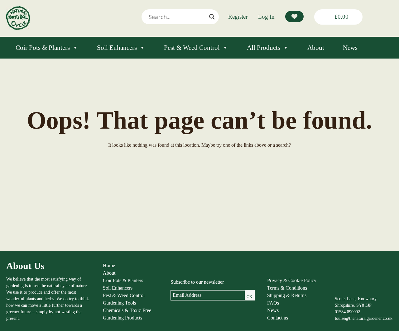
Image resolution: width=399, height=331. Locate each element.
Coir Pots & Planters (43, 47)
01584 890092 (347, 312)
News (350, 47)
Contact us (277, 317)
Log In (266, 16)
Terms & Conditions (287, 288)
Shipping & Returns (286, 295)
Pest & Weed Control (192, 47)
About (315, 47)
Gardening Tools (119, 302)
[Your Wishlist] (294, 16)
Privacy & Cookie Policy (291, 280)
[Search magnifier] (212, 16)
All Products (263, 47)
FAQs (273, 302)
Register (238, 16)
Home (109, 265)
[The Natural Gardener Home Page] (18, 28)
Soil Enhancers (117, 47)
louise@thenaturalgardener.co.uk (363, 318)
